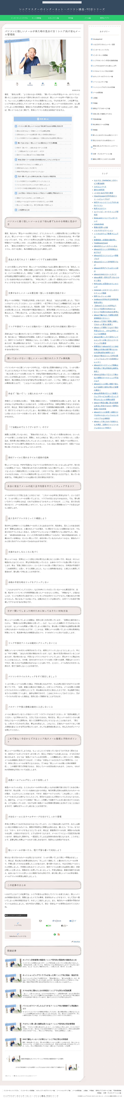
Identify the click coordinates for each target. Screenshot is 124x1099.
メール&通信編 (76, 1090)
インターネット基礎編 (27, 1090)
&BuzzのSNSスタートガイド (105, 274)
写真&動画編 (117, 1090)
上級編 (85, 1090)
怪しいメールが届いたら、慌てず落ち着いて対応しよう (35, 205)
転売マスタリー (100, 209)
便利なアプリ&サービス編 (103, 1090)
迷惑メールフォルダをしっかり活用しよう (30, 198)
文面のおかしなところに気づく (27, 168)
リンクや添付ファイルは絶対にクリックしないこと (33, 181)
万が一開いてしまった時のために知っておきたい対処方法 (37, 176)
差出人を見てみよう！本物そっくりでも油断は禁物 (33, 131)
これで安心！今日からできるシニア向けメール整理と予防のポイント (40, 193)
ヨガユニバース (100, 187)
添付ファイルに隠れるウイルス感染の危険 (30, 155)
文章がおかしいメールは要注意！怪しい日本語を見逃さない (36, 134)
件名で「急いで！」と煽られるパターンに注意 (32, 148)
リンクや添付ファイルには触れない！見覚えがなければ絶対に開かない (40, 138)
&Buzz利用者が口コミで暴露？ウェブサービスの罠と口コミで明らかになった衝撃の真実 (106, 396)
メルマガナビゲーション (103, 230)
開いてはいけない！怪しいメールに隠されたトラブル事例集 (37, 143)
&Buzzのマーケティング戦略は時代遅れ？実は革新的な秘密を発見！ (106, 368)
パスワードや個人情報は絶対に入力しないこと (32, 188)
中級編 (92, 1090)
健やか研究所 (99, 190)
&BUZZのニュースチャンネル (105, 246)
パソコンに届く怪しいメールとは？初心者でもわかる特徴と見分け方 (40, 126)
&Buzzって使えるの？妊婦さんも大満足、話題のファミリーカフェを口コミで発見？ (106, 425)
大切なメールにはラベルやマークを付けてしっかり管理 (35, 201)
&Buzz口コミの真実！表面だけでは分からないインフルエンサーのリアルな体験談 (106, 415)
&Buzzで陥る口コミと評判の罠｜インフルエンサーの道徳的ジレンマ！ (106, 359)
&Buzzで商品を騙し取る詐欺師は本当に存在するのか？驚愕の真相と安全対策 (106, 406)
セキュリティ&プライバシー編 (45, 1090)
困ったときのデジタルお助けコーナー (17, 915)
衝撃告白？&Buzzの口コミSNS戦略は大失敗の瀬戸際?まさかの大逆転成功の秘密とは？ (106, 349)
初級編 (99, 1093)
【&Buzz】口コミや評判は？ (105, 306)
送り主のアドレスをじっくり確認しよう (30, 164)
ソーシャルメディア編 (63, 1090)
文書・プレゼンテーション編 (112, 1093)
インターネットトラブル (11, 1090)
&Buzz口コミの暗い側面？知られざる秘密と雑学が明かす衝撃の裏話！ (106, 387)
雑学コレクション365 (102, 296)
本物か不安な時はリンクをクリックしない (30, 171)
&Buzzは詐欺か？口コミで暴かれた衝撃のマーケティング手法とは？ (106, 378)
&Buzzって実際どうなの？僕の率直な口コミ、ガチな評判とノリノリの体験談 (106, 331)
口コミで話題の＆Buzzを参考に (106, 312)
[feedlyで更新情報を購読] (54, 934)
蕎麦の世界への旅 (101, 227)
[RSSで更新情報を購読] (58, 934)
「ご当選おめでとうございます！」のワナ (30, 151)
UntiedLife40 (99, 224)
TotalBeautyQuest (101, 243)
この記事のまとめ (24, 210)
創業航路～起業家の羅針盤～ (105, 240)
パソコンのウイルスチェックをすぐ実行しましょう (33, 185)
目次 (41, 119)
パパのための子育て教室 (103, 193)
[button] (68, 84)
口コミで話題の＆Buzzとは (104, 309)
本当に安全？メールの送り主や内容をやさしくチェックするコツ (39, 159)
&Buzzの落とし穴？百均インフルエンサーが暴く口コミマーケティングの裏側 (106, 340)
